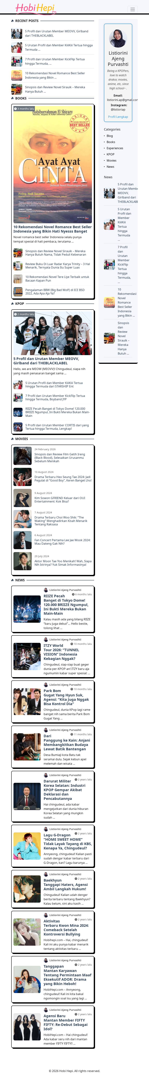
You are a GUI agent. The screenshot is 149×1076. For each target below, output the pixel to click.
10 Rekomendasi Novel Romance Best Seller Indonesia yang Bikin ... (127, 302)
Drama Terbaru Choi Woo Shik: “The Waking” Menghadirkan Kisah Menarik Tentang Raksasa (61, 520)
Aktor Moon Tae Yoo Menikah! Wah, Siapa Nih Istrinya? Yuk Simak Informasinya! (63, 563)
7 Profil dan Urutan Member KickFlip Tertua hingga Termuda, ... (124, 264)
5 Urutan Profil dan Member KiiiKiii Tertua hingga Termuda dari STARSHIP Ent (54, 384)
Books (111, 142)
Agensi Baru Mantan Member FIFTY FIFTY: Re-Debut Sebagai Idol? (66, 1022)
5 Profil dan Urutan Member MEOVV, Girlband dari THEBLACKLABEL (46, 360)
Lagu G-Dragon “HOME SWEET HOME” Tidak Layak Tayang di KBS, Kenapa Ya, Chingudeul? (68, 842)
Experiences (115, 148)
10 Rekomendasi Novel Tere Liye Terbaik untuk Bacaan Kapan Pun (57, 278)
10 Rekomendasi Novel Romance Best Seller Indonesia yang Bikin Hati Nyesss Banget (52, 229)
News (110, 167)
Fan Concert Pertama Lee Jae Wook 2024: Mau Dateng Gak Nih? (62, 542)
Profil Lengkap (118, 117)
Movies (111, 160)
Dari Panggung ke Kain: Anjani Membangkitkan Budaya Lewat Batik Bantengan (67, 742)
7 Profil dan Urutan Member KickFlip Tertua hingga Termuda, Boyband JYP (55, 397)
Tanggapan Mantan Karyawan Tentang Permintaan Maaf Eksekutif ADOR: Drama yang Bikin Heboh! (67, 975)
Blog (110, 136)
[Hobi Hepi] (35, 9)
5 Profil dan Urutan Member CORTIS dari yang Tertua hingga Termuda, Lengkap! (57, 427)
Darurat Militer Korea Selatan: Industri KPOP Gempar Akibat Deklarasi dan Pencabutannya (64, 790)
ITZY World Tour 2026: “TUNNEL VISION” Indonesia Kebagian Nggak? (61, 652)
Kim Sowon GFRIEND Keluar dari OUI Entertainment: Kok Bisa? (60, 499)
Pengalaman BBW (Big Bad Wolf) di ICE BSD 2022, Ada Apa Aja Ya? (55, 291)
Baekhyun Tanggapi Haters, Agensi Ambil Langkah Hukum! (66, 884)
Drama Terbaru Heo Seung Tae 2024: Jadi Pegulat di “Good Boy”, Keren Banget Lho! (63, 478)
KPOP (110, 154)
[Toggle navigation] (133, 9)
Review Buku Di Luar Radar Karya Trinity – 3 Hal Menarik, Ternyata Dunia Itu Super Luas (57, 265)
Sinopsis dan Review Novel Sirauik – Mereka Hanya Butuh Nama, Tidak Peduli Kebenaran (55, 253)
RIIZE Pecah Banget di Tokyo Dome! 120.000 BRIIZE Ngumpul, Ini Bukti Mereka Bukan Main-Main (57, 412)
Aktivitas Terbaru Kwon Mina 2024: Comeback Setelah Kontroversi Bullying (66, 928)
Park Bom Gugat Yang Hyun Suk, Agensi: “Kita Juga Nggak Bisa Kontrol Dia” (66, 697)
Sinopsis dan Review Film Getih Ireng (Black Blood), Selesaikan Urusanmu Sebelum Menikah (60, 457)
